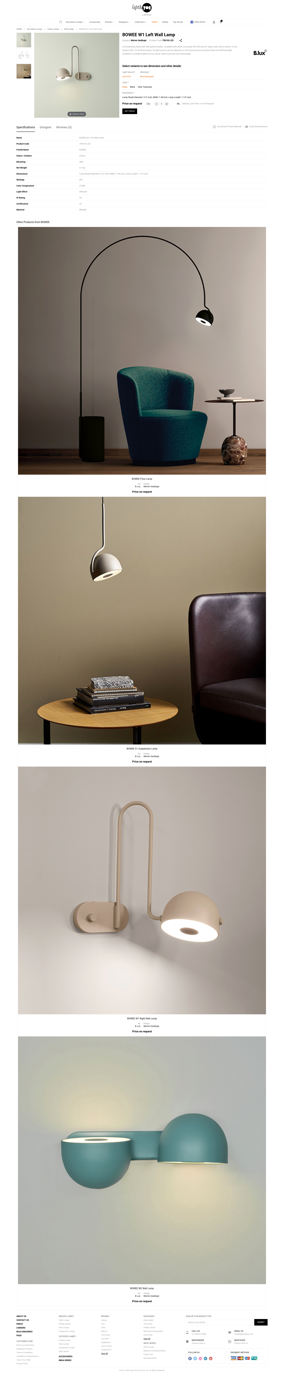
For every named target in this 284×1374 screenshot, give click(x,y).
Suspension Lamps (67, 1331)
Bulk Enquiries (24, 1331)
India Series (199, 22)
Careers (20, 1328)
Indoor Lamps (53, 29)
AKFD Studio (148, 1347)
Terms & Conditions (24, 1352)
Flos (103, 1324)
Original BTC (106, 1350)
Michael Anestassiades (153, 1331)
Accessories (94, 22)
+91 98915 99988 (199, 1334)
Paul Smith (148, 1335)
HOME (19, 29)
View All (104, 1353)
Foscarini (105, 1338)
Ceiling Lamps (65, 1324)
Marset (104, 1331)
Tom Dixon (105, 1335)
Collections (140, 22)
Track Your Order (23, 1360)
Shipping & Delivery (24, 1349)
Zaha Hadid (148, 1320)
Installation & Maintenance (27, 1356)
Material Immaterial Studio (154, 1351)
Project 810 (148, 1354)
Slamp (103, 1320)
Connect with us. (199, 1343)
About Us (21, 1316)
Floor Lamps (64, 1327)
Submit (261, 1322)
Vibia (103, 1327)
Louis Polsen (106, 1346)
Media (165, 22)
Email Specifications (258, 126)
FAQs (19, 1335)
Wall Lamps (69, 29)
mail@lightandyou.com (243, 1334)
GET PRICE (130, 111)
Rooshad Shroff (150, 1358)
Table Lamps (64, 1320)
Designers (123, 22)
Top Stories (178, 22)
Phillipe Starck (149, 1327)
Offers (155, 22)
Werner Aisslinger (139, 40)
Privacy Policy (22, 1363)
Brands (108, 22)
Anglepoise (105, 1342)
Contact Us (22, 1320)
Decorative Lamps (74, 22)
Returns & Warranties (25, 1345)
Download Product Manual (229, 126)
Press (19, 1324)
